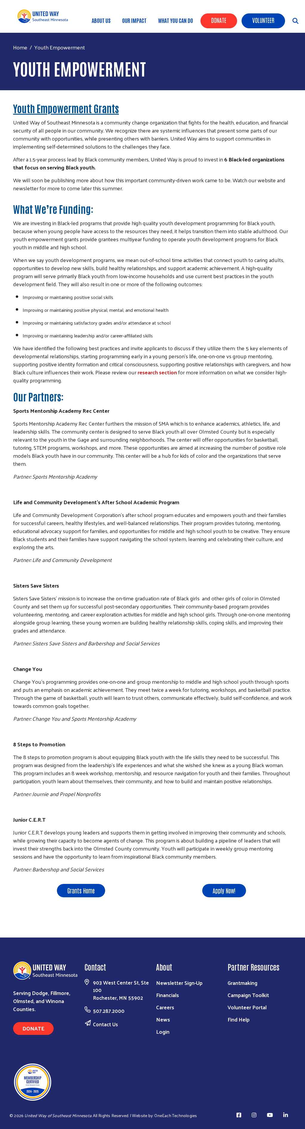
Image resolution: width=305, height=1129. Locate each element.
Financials (167, 994)
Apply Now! (224, 890)
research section (157, 372)
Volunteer (263, 20)
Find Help (239, 1019)
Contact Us (105, 1024)
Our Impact (134, 20)
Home (20, 47)
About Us (101, 20)
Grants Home (81, 890)
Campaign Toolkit (248, 994)
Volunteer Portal (247, 1007)
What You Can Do (175, 20)
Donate (218, 20)
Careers (165, 1007)
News (163, 1019)
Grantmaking (242, 982)
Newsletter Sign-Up (179, 982)
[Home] (44, 16)
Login (162, 1031)
